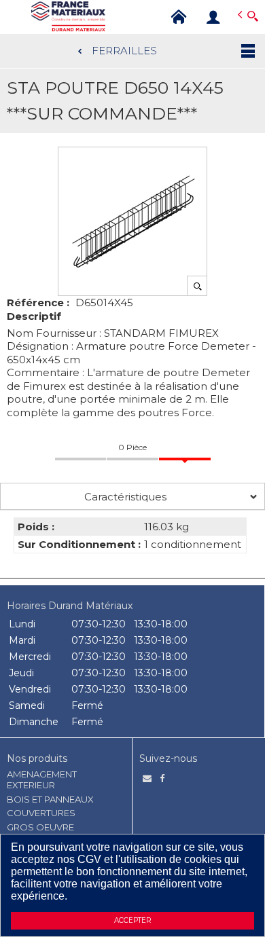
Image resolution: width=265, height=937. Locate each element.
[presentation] (132, 496)
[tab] (132, 496)
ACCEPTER (132, 920)
